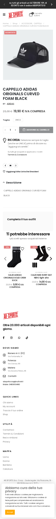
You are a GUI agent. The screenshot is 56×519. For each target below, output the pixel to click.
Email (10, 165)
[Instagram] (11, 338)
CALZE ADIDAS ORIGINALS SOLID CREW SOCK (14, 278)
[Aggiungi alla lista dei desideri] (22, 248)
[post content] (15, 256)
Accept (10, 512)
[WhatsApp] (19, 338)
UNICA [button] (18, 120)
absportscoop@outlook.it (13, 381)
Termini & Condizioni (17, 154)
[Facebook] (4, 338)
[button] (4, 4)
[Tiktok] (27, 338)
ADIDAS (10, 103)
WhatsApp (15, 165)
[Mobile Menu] (4, 14)
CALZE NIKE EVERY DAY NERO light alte (41, 276)
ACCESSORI (12, 272)
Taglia (6, 120)
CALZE (19, 272)
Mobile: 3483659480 (11, 384)
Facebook (5, 165)
